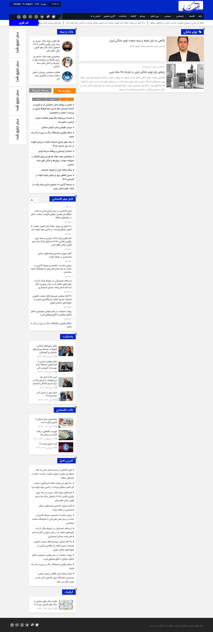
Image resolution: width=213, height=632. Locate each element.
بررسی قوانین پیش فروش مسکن (57, 127)
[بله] (47, 17)
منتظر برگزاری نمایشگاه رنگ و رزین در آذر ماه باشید (51, 325)
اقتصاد (192, 16)
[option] (52, 213)
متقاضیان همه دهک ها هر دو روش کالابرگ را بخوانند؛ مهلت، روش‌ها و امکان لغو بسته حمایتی (53, 160)
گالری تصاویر (109, 16)
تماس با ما (95, 16)
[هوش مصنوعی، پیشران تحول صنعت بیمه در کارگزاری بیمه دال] (52, 76)
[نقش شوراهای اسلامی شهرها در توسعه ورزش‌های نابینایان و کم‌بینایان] (52, 351)
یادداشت (122, 16)
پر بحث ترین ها (40, 90)
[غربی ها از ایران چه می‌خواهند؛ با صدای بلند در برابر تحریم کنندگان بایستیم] (52, 382)
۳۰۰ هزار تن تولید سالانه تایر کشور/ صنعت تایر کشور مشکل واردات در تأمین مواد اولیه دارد (125, 23)
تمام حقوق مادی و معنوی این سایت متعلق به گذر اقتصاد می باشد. (176, 625)
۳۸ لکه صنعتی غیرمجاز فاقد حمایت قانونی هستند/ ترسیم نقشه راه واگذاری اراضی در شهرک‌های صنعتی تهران (52, 299)
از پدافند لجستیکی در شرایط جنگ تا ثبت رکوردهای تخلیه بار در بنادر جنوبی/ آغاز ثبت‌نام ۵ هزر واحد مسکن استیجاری (53, 284)
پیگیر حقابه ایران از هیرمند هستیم (57, 170)
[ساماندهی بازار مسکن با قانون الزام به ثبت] (52, 423)
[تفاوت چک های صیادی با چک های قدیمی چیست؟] (52, 604)
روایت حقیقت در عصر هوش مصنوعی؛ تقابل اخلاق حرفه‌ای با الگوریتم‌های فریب (51, 313)
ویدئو (142, 16)
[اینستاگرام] (24, 17)
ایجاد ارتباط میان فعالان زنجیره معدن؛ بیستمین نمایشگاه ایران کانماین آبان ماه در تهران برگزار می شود (54, 577)
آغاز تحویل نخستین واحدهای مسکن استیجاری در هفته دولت (55, 255)
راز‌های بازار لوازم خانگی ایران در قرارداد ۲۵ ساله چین (137, 72)
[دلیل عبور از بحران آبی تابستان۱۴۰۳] (52, 395)
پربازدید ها (64, 90)
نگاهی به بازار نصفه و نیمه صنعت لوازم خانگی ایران (137, 41)
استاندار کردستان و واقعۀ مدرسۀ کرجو (55, 151)
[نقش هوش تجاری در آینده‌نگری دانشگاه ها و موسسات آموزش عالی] (52, 367)
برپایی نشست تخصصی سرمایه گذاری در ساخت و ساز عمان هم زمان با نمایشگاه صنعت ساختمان (50, 269)
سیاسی (167, 16)
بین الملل (154, 16)
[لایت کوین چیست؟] (52, 446)
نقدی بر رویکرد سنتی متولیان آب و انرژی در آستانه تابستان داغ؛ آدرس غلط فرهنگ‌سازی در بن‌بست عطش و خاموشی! (53, 108)
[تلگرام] (41, 17)
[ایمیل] (29, 17)
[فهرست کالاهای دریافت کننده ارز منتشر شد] (52, 435)
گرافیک (133, 16)
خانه (200, 16)
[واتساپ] (35, 17)
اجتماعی (180, 16)
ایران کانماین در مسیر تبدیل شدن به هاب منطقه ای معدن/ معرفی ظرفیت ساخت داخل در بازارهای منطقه (51, 214)
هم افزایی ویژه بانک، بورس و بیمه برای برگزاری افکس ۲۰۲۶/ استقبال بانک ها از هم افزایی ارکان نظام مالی (52, 242)
